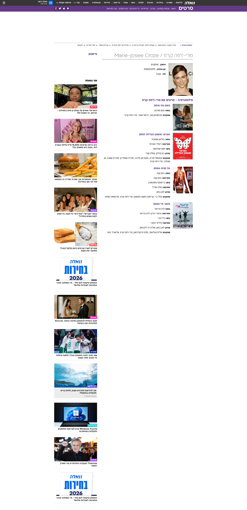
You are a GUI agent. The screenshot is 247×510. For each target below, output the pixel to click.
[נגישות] (4, 3)
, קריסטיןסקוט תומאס (144, 196)
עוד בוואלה (91, 81)
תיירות (107, 3)
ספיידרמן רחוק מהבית (120, 45)
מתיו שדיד (157, 187)
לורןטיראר (159, 209)
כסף (133, 3)
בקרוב (152, 9)
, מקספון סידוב (142, 158)
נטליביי (158, 196)
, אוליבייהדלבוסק (148, 227)
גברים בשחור (103, 45)
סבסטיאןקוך (156, 115)
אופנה (86, 3)
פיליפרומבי (156, 223)
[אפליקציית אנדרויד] (68, 8)
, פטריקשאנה (113, 158)
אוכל (126, 3)
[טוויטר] (60, 8)
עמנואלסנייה (156, 158)
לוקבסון (160, 192)
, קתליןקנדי (150, 153)
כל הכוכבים (134, 9)
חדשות (179, 3)
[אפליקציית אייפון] (64, 8)
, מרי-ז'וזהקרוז (131, 115)
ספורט (169, 3)
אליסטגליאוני (155, 232)
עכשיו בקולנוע (163, 9)
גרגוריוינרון (156, 213)
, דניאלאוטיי (144, 115)
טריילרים (144, 9)
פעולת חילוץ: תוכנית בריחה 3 (143, 45)
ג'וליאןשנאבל (158, 139)
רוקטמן (80, 45)
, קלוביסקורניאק (141, 232)
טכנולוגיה (96, 3)
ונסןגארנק (160, 110)
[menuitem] (177, 2)
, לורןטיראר (145, 213)
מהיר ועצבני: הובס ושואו (167, 45)
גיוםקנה (161, 173)
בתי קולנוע (123, 9)
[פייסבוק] (56, 8)
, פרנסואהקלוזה (112, 196)
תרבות (150, 3)
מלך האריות (90, 45)
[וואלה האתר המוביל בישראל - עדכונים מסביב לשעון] (190, 2)
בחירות (160, 3)
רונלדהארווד (155, 144)
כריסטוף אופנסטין (156, 182)
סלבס (141, 3)
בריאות (116, 3)
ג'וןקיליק (160, 153)
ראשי (173, 9)
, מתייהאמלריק (127, 158)
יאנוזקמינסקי (159, 149)
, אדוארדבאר (113, 232)
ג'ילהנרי (161, 218)
